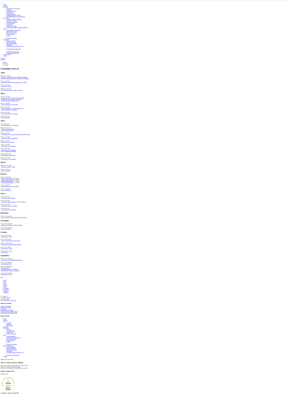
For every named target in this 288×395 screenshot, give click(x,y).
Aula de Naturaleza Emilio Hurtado (9, 311)
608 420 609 (6, 300)
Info (5, 321)
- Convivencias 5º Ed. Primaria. (8, 198)
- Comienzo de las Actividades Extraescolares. (11, 260)
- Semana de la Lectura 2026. (7, 142)
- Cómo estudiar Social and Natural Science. (11, 244)
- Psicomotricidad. (5, 268)
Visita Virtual (10, 332)
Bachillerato (9, 45)
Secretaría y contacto (11, 20)
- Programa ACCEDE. (6, 86)
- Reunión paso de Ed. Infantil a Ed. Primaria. (11, 99)
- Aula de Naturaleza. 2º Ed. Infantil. (9, 104)
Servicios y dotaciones (12, 22)
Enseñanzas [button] (6, 39)
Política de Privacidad (12, 344)
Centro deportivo (11, 23)
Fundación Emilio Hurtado (7, 310)
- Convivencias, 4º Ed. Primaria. (8, 146)
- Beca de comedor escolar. (7, 130)
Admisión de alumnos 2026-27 (14, 19)
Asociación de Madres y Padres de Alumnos (17, 27)
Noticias (6, 6)
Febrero (5, 285)
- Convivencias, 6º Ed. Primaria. (8, 209)
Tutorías (8, 35)
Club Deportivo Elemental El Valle (9, 313)
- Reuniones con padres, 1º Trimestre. (9, 269)
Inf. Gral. (6, 7)
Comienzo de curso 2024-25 (13, 8)
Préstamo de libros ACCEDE (13, 15)
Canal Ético (3, 309)
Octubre (5, 291)
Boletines (9, 324)
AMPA (5, 356)
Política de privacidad (12, 38)
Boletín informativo (11, 11)
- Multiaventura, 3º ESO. (6, 274)
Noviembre (6, 289)
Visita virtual (10, 24)
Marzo (5, 284)
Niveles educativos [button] (8, 345)
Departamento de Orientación (14, 49)
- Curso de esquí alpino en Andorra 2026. (10, 240)
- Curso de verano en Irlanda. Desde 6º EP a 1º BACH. (14, 217)
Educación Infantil (11, 41)
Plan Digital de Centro (12, 31)
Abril (5, 283)
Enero (5, 287)
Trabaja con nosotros (11, 26)
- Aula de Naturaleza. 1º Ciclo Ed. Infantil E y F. (12, 108)
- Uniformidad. (4, 252)
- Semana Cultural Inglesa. (7, 178)
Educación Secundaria (12, 43)
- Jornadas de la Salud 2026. (7, 129)
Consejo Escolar (10, 34)
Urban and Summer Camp (13, 53)
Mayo (5, 281)
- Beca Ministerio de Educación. (8, 155)
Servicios (9, 329)
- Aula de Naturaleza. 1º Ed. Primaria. (9, 125)
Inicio (5, 4)
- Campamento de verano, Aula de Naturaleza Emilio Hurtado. (15, 134)
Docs (5, 28)
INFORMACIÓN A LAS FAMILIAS (16, 16)
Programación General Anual (13, 30)
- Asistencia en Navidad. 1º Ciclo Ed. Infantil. (11, 225)
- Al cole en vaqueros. (6, 190)
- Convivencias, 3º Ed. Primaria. (8, 159)
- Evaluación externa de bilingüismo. (9, 138)
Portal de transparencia (6, 306)
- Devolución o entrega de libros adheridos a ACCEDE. (14, 82)
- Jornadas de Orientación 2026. (8, 202)
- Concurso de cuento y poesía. (8, 167)
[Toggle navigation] (1, 2)
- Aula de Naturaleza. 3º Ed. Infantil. (9, 113)
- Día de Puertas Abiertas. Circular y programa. (12, 90)
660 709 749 (13, 300)
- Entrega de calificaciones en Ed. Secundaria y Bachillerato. (15, 78)
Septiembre (6, 292)
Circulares (9, 10)
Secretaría (6, 327)
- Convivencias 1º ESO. (6, 236)
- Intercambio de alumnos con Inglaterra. (10, 270)
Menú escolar (10, 12)
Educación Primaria (11, 42)
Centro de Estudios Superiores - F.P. (15, 46)
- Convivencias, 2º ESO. (6, 248)
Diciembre (6, 288)
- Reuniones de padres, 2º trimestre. (9, 205)
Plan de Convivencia (11, 33)
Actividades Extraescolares (13, 355)
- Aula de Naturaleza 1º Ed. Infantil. (9, 109)
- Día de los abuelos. (5, 170)
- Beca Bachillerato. (5, 117)
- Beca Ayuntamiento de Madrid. (8, 151)
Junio (5, 280)
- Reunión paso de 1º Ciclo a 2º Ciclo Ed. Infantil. (12, 98)
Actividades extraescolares (13, 51)
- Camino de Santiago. (6, 229)
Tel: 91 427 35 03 (5, 299)
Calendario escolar (11, 14)
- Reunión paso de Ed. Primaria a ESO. (10, 100)
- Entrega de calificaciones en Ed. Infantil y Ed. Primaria (14, 77)
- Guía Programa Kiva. (6, 264)
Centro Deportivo (11, 331)
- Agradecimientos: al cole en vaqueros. (10, 186)
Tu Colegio (6, 18)
